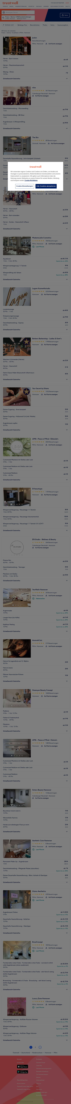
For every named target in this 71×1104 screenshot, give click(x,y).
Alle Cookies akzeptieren (46, 186)
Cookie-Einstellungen (24, 186)
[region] (35, 176)
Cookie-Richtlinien (31, 180)
